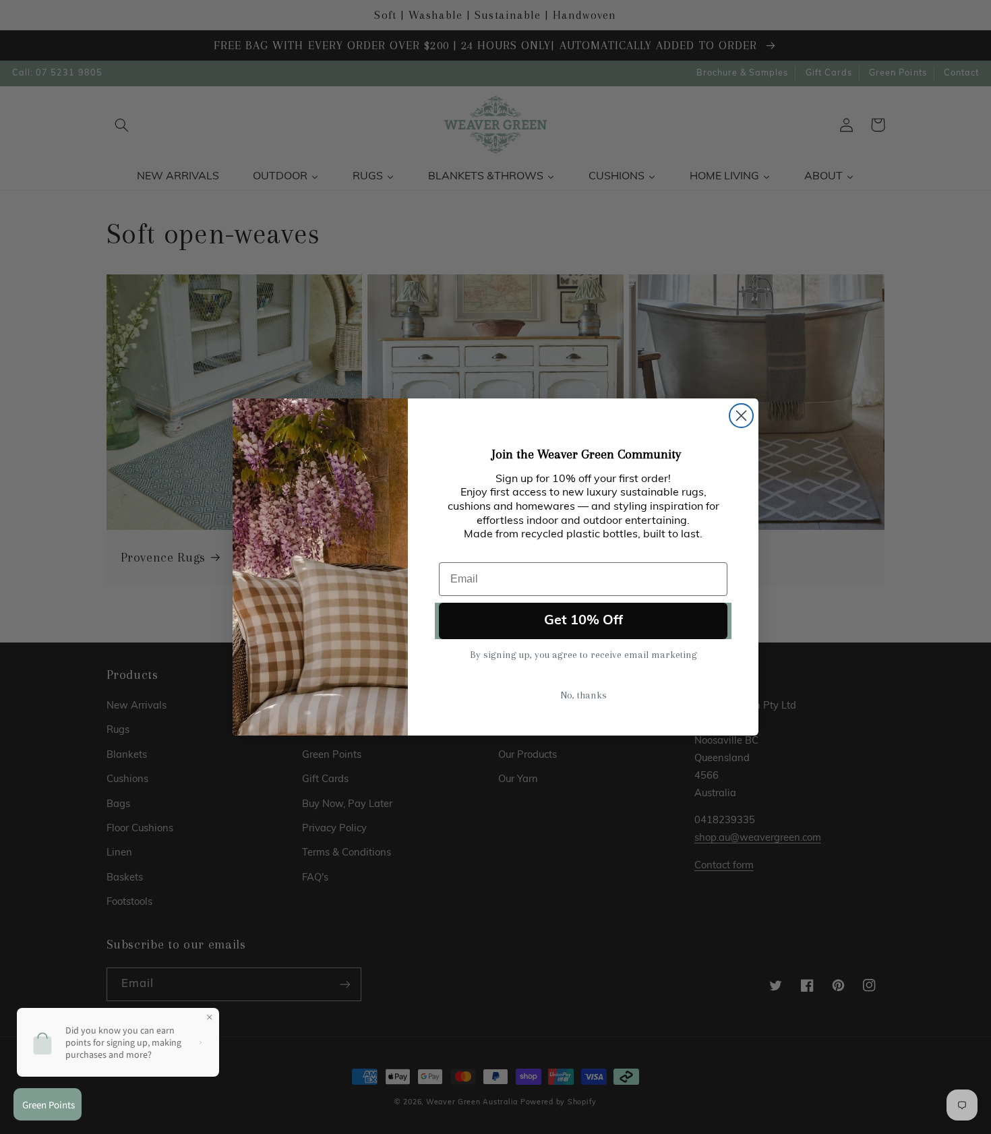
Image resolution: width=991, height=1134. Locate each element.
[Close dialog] (741, 415)
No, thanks (583, 695)
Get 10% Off (583, 621)
